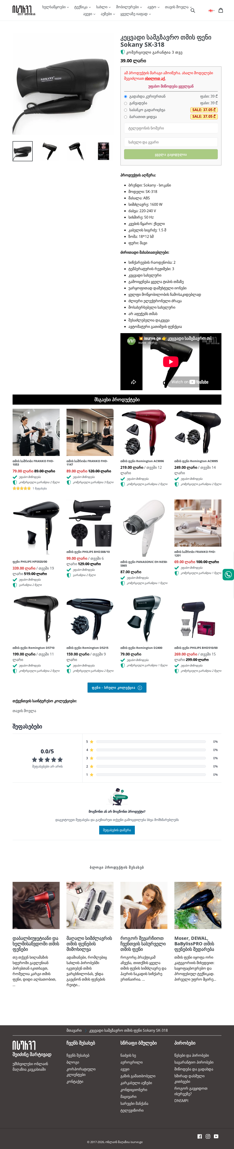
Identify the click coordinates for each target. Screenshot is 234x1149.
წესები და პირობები (191, 1055)
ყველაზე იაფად (134, 13)
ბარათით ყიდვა (142, 116)
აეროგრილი (131, 1062)
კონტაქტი (74, 1081)
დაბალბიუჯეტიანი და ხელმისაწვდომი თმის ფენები (36, 943)
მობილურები (128, 6)
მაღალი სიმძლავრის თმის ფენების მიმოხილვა (89, 943)
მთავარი (74, 1030)
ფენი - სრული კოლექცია (114, 687)
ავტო (152, 6)
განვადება (137, 103)
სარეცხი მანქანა (134, 1103)
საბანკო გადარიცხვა (146, 109)
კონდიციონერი (133, 1089)
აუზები (107, 13)
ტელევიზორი (132, 1110)
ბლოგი (72, 1062)
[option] (19, 152)
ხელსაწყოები (54, 6)
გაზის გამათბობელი (137, 1075)
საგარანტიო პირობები (193, 1062)
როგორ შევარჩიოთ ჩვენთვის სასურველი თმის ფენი (143, 943)
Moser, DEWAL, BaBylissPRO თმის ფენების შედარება (194, 943)
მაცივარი (128, 1096)
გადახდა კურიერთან (146, 96)
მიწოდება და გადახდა (193, 1069)
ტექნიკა (81, 6)
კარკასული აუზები (136, 1082)
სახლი (102, 6)
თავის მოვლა (177, 6)
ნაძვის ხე (128, 1055)
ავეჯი (88, 13)
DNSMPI (181, 1100)
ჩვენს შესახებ (77, 1055)
